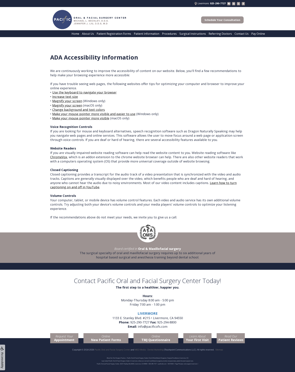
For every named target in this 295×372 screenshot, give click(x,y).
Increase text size (65, 97)
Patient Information (146, 34)
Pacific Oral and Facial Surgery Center (112, 350)
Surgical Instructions (192, 34)
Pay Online (258, 34)
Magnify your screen (67, 101)
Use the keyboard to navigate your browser (84, 92)
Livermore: (211, 3)
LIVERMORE (148, 313)
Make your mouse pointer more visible (80, 118)
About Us (88, 34)
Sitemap (219, 350)
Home (75, 34)
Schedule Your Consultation (222, 20)
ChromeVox (58, 157)
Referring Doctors (220, 34)
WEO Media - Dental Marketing (149, 350)
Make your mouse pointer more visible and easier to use (93, 114)
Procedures (169, 34)
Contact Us (242, 34)
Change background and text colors (78, 110)
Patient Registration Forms (114, 34)
